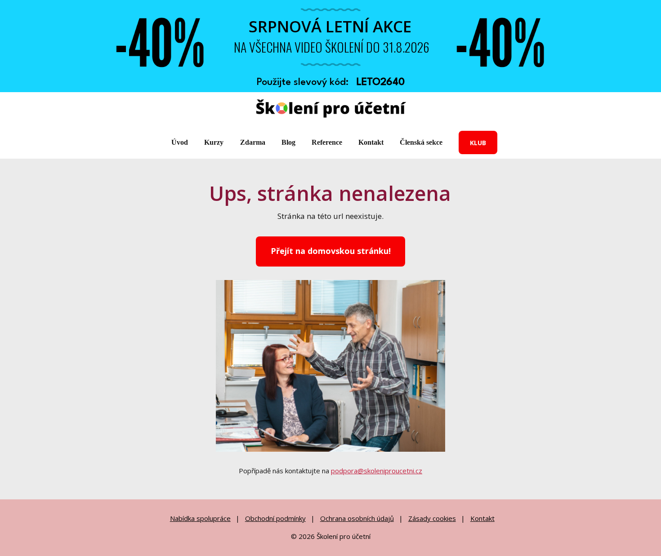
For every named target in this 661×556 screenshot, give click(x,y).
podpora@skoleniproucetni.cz (376, 470)
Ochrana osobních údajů (357, 518)
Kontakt (371, 142)
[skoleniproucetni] (330, 109)
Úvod (179, 142)
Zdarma (252, 142)
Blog (288, 142)
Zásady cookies (432, 518)
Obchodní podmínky (275, 518)
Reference (327, 142)
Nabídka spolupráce (200, 518)
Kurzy (213, 142)
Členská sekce (421, 142)
